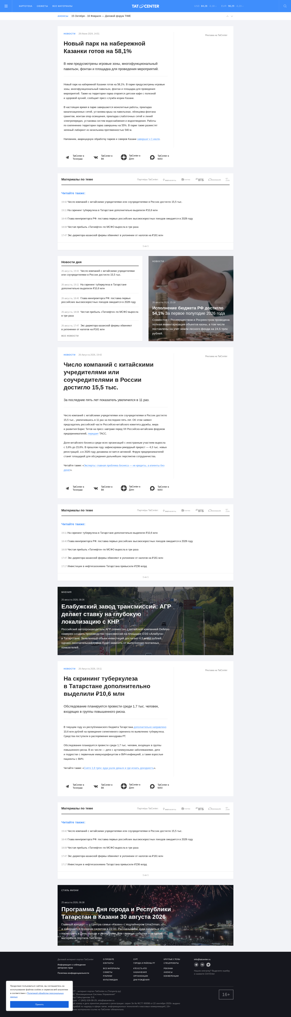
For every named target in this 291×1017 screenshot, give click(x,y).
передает (93, 433)
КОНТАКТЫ (108, 963)
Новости (69, 33)
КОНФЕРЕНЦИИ (171, 976)
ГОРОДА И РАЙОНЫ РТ (144, 963)
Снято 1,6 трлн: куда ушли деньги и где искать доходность (119, 768)
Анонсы (63, 16)
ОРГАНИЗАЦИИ (140, 976)
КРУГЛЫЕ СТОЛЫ (172, 959)
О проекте (108, 959)
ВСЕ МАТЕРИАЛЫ (111, 968)
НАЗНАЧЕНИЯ (140, 972)
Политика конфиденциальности (73, 973)
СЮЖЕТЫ (107, 972)
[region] (39, 996)
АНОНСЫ (168, 972)
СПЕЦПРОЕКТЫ (171, 963)
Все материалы (62, 6)
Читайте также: (73, 193)
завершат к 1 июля (148, 139)
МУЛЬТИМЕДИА (110, 980)
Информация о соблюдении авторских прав (72, 966)
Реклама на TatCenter (216, 35)
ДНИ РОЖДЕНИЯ (141, 980)
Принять (39, 1004)
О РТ (135, 959)
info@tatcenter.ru (202, 959)
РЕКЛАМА (168, 968)
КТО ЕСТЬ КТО (140, 968)
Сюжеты (42, 6)
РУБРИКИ (107, 976)
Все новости (70, 336)
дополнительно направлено (150, 727)
